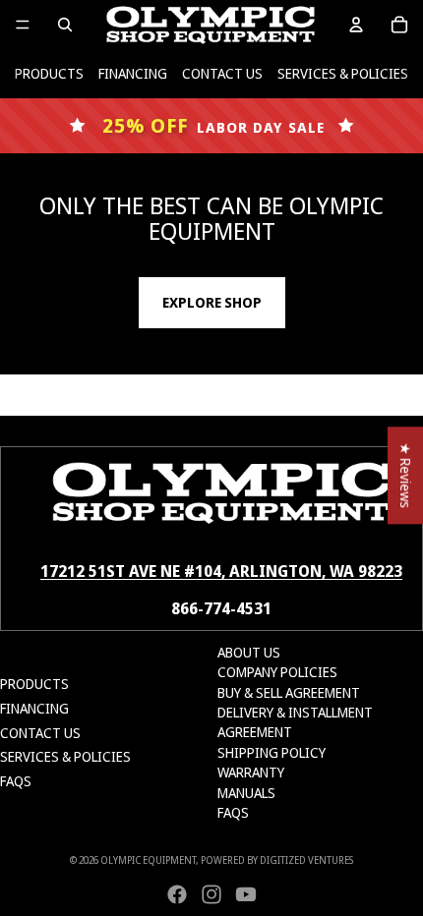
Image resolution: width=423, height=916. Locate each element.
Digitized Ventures (306, 860)
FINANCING (132, 73)
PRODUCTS (49, 73)
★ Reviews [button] (405, 475)
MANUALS (246, 792)
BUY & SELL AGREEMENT (288, 692)
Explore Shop (212, 302)
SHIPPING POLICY (271, 752)
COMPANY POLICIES (277, 671)
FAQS (15, 781)
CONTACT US (222, 73)
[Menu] (22, 24)
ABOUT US (248, 652)
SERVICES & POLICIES (342, 73)
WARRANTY (250, 772)
